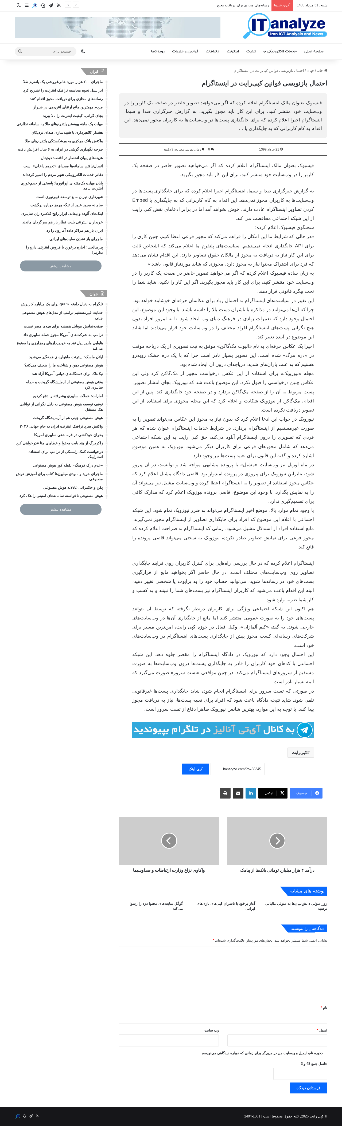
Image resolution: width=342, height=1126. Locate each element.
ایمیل (322, 1030)
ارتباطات (212, 51)
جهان (310, 71)
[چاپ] (225, 793)
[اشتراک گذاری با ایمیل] (238, 793)
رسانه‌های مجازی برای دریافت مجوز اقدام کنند (235, 5)
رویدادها (158, 51)
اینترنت (233, 51)
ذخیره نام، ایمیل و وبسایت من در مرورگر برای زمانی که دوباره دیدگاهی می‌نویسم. (262, 1053)
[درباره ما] (35, 5)
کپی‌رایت (299, 752)
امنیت (251, 51)
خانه (320, 71)
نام (324, 1008)
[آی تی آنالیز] (285, 26)
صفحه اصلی (314, 51)
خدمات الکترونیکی (282, 51)
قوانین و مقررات (185, 51)
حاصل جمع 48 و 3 (314, 1064)
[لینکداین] (251, 793)
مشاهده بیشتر (60, 266)
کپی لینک (196, 769)
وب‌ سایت (211, 1030)
